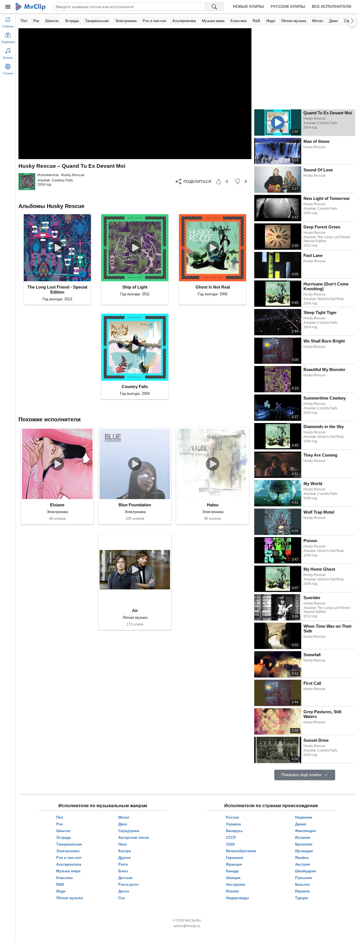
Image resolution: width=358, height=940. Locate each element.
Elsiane (57, 504)
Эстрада (72, 21)
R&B (256, 21)
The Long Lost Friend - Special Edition (57, 289)
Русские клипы (288, 6)
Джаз (333, 21)
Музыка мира (213, 21)
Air (135, 610)
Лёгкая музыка (293, 21)
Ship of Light (134, 287)
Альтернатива (184, 21)
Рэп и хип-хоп (154, 21)
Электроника (125, 21)
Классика (238, 21)
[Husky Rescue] (26, 181)
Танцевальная (97, 21)
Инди (270, 21)
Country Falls (62, 180)
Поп (24, 21)
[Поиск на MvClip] (214, 7)
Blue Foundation (135, 504)
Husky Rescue (72, 175)
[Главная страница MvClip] (31, 7)
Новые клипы (248, 6)
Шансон (51, 21)
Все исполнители (331, 6)
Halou (212, 504)
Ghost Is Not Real (213, 287)
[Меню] (8, 6)
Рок (36, 21)
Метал (317, 21)
